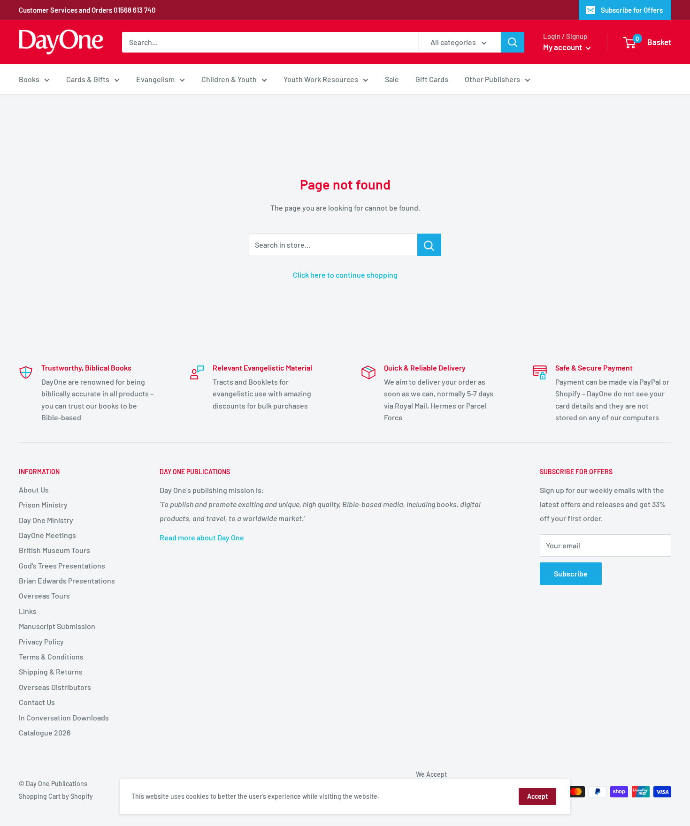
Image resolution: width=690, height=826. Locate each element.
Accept (537, 796)
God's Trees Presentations (62, 565)
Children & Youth (229, 79)
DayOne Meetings (47, 534)
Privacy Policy (41, 641)
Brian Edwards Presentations (67, 580)
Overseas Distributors (55, 686)
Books (29, 79)
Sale (392, 79)
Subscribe (571, 573)
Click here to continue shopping (345, 274)
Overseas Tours (44, 595)
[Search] (512, 42)
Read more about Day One (202, 537)
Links (28, 610)
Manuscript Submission (57, 625)
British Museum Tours (54, 550)
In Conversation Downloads (64, 717)
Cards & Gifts (87, 79)
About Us (34, 489)
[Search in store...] (429, 245)
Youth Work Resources (321, 79)
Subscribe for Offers (632, 10)
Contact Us (37, 701)
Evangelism (155, 79)
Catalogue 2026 (44, 732)
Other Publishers (492, 79)
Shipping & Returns (51, 671)
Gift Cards (431, 79)
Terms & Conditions (51, 656)
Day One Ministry (46, 519)
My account (563, 47)
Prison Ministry (43, 504)
